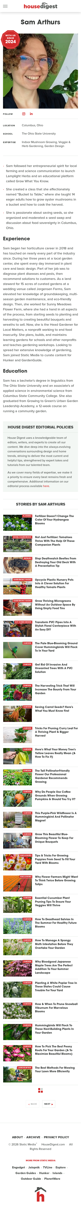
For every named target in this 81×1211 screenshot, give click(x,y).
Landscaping (24, 1067)
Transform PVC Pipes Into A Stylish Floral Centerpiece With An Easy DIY (55, 626)
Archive (33, 1137)
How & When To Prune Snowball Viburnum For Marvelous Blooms (56, 1008)
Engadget (18, 1167)
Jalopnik (34, 1167)
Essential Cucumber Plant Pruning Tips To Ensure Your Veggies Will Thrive (53, 902)
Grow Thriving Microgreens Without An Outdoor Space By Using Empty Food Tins (55, 605)
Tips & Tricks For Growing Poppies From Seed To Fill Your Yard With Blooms (55, 859)
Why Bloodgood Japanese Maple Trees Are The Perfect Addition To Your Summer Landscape (54, 967)
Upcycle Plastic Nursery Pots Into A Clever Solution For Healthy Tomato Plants (54, 584)
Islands (57, 1173)
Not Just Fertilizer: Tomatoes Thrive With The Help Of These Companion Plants (55, 541)
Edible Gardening (22, 537)
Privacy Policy (56, 1137)
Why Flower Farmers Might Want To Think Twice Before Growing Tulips (56, 881)
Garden (27, 643)
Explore (61, 1167)
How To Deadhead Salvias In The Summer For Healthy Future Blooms (56, 923)
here (46, 486)
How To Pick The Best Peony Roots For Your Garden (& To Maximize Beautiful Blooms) (54, 1050)
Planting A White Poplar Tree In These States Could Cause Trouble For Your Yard (56, 987)
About (17, 1137)
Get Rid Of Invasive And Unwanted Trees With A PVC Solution (54, 668)
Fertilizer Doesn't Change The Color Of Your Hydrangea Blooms (54, 520)
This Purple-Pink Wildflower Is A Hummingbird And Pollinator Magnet (56, 817)
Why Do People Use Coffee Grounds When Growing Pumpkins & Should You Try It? (55, 796)
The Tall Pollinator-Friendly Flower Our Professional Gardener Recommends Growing (52, 777)
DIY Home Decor (23, 622)
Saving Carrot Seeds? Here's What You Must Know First (54, 709)
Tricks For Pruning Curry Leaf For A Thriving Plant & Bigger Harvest (56, 732)
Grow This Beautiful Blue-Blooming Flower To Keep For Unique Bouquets (54, 838)
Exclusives (25, 855)
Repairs (27, 558)
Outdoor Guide (31, 1179)
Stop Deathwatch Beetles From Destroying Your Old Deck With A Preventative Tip (55, 562)
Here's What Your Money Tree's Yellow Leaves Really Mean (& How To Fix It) (55, 753)
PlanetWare (52, 1179)
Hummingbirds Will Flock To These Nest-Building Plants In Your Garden (54, 1029)
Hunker (44, 1173)
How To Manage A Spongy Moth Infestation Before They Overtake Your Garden (54, 944)
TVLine (47, 1167)
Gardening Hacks (22, 579)
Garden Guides (25, 1173)
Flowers (27, 516)
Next (47, 1104)
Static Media (27, 1144)
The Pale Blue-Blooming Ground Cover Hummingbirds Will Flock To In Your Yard (56, 647)
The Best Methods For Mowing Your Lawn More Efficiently (55, 1070)
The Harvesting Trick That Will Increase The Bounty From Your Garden (55, 690)
